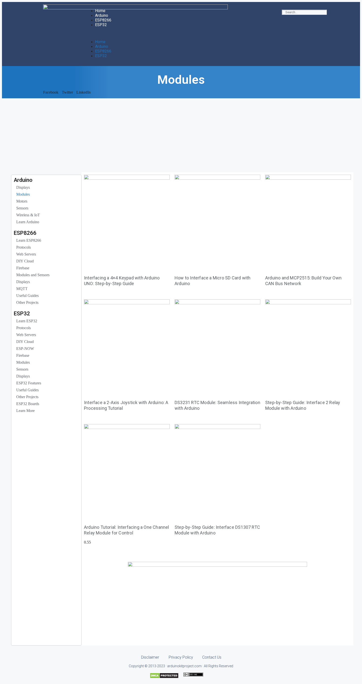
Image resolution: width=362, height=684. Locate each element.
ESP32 (101, 24)
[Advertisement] (181, 135)
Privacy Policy (181, 657)
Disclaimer (150, 657)
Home (100, 10)
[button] (181, 33)
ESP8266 (103, 20)
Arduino (101, 15)
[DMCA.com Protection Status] (164, 677)
